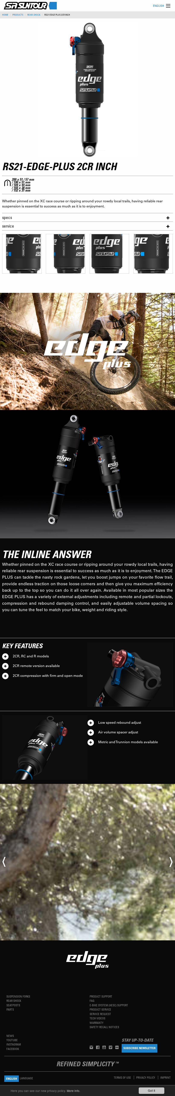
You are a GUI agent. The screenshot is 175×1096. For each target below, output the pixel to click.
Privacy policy (146, 1077)
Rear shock (13, 1000)
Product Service (100, 1009)
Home (5, 14)
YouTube (12, 1040)
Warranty (97, 1023)
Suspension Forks (18, 996)
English (158, 5)
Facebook (12, 1049)
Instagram (13, 1044)
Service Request (100, 1014)
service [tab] (8, 225)
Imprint (165, 1077)
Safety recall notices (104, 1027)
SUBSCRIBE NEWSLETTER (139, 1048)
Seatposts (13, 1005)
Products (17, 14)
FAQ (92, 1000)
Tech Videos (97, 1018)
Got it (151, 1090)
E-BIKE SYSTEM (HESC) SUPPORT (109, 1005)
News (10, 1036)
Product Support (101, 996)
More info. (73, 1091)
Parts (10, 1009)
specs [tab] (7, 217)
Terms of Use (123, 1077)
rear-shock (33, 14)
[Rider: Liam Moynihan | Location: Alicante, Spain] (87, 862)
